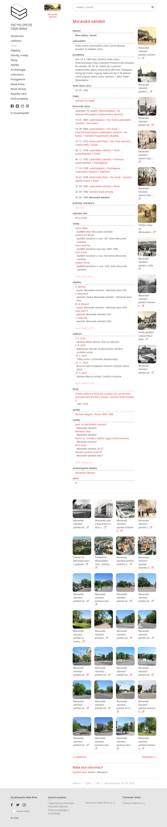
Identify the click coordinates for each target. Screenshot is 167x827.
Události (16, 41)
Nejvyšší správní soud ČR (88, 452)
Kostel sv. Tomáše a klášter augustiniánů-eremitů (102, 438)
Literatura (17, 74)
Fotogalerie (18, 79)
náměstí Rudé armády (101, 191)
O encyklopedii (20, 113)
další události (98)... (85, 383)
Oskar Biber (81, 228)
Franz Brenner (82, 245)
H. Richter (80, 286)
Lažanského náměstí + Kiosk (104, 186)
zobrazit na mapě (85, 100)
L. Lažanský (81, 317)
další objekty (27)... (85, 328)
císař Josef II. (81, 310)
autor (76, 478)
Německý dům (83, 431)
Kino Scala (80, 445)
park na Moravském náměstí (90, 424)
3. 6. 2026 (80, 338)
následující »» (149, 756)
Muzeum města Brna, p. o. (100, 802)
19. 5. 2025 (81, 355)
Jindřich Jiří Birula (84, 235)
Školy (14, 60)
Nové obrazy (18, 89)
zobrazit (79, 207)
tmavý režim (23, 811)
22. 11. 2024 (81, 362)
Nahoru (77, 783)
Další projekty (19, 98)
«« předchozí (79, 756)
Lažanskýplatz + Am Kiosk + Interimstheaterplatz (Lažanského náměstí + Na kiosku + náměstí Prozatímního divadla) (101, 132)
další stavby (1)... (84, 462)
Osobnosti (17, 36)
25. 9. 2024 (81, 372)
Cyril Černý (81, 252)
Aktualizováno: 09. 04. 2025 (119, 783)
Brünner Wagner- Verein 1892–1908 (94, 414)
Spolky (15, 65)
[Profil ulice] (28, 106)
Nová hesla (18, 84)
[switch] (13, 811)
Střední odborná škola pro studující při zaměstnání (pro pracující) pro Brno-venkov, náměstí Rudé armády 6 (104, 397)
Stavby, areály (19, 55)
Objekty (15, 50)
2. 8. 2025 (80, 345)
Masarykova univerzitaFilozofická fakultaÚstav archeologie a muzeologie (61, 808)
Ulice (14, 45)
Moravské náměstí (52, 15)
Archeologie (18, 69)
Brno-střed (81, 217)
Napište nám (19, 93)
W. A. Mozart (82, 304)
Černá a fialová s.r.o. (134, 803)
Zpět (88, 783)
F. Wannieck (81, 293)
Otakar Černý (82, 262)
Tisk (97, 783)
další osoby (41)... (84, 276)
